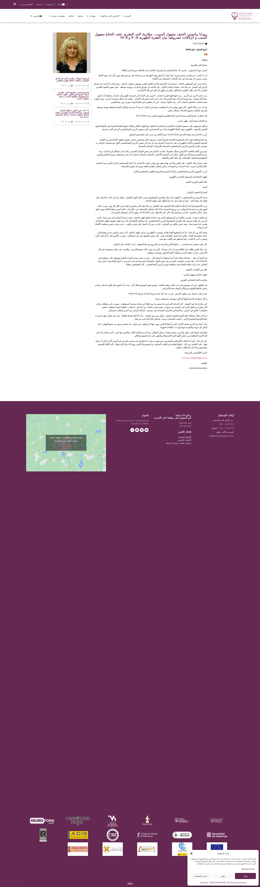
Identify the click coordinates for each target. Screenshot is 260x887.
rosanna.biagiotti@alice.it (194, 358)
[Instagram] (132, 430)
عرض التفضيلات (201, 876)
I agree (66, 446)
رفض (223, 876)
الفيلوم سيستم (27, 4)
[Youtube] (146, 430)
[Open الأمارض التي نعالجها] (100, 16)
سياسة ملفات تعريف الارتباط (236, 882)
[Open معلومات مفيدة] (50, 16)
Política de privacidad (217, 882)
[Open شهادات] (87, 16)
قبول (245, 876)
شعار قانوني (204, 882)
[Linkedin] (142, 430)
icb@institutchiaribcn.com (221, 436)
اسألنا (130, 883)
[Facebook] (137, 430)
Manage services (248, 869)
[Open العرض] (124, 16)
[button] (191, 853)
